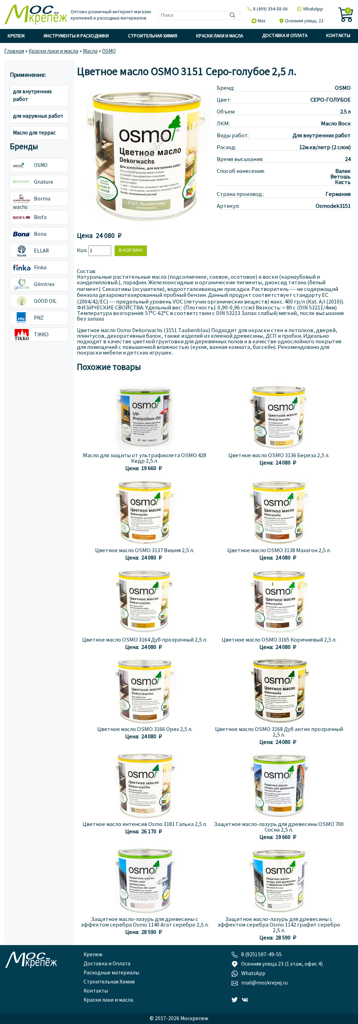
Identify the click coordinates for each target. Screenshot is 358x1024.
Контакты (338, 36)
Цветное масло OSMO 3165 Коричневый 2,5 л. (279, 640)
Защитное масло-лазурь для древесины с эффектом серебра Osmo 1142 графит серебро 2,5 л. (278, 925)
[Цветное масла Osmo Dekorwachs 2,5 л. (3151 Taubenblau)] (147, 224)
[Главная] (35, 15)
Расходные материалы (111, 973)
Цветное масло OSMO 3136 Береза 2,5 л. (278, 456)
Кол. (82, 251)
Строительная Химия (152, 36)
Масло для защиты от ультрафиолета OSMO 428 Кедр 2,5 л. (144, 458)
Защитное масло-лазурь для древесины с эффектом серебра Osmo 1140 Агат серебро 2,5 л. (145, 922)
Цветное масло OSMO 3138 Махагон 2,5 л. (279, 551)
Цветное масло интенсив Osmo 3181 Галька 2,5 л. (145, 824)
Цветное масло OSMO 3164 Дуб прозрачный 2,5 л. (144, 640)
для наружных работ (38, 116)
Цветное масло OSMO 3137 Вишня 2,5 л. (144, 551)
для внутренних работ (32, 95)
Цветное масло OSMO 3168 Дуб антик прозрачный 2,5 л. (279, 732)
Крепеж (16, 36)
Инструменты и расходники (76, 36)
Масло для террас (34, 133)
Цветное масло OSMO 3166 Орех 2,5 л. (144, 729)
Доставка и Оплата (284, 36)
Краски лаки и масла (219, 36)
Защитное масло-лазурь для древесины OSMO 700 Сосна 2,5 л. (279, 827)
